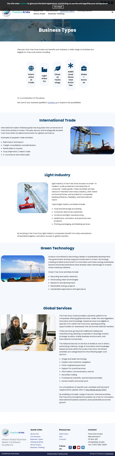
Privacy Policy (52, 454)
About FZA (34, 434)
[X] (74, 447)
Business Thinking (56, 13)
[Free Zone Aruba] (16, 12)
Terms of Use (63, 454)
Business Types (36, 439)
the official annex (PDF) (96, 390)
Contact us (52, 102)
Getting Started (36, 442)
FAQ (60, 436)
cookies (23, 3)
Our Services (35, 436)
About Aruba (39, 13)
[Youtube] (78, 447)
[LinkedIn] (83, 447)
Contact (62, 439)
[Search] (112, 12)
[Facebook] (70, 447)
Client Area (63, 434)
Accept (58, 6)
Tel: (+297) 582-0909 (97, 444)
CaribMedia (109, 454)
